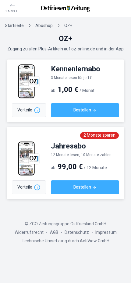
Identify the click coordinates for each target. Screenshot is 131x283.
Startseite (14, 25)
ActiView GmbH (94, 241)
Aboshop (44, 25)
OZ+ (68, 25)
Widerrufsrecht (29, 232)
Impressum (106, 232)
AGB (54, 232)
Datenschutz (77, 232)
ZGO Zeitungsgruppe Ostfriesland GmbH (67, 224)
